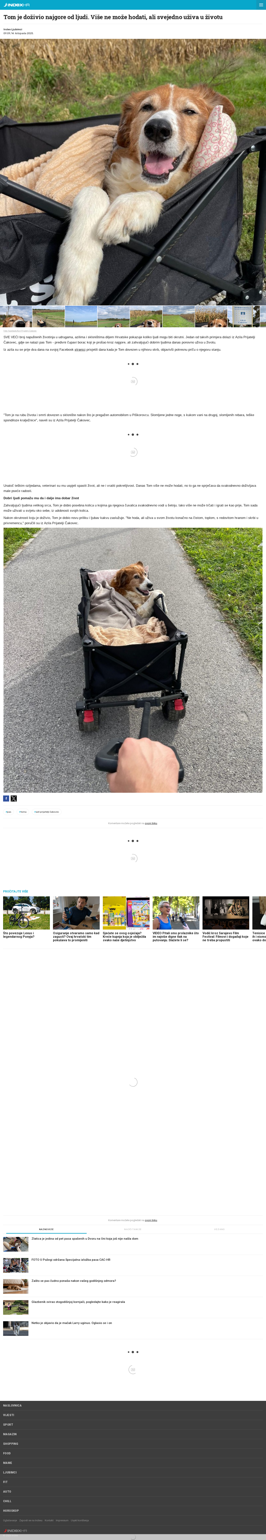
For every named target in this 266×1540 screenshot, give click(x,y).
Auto (7, 1491)
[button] (261, 5)
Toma (22, 811)
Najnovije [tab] (46, 1229)
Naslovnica (12, 1405)
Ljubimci (10, 1472)
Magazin (10, 1434)
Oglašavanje (10, 1520)
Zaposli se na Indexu (30, 1520)
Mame (7, 1462)
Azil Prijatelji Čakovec (46, 811)
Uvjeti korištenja (80, 1520)
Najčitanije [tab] (133, 1229)
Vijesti (8, 1415)
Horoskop (11, 1510)
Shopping (10, 1443)
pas (8, 811)
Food (7, 1453)
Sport (8, 1424)
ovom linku (151, 823)
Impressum (62, 1520)
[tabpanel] (133, 1288)
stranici (80, 349)
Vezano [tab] (219, 1229)
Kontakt (49, 1520)
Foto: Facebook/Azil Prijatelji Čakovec (20, 331)
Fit (5, 1482)
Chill (7, 1501)
